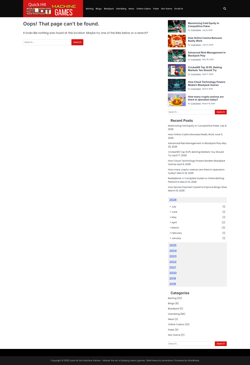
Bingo (99, 8)
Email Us (178, 8)
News (131, 8)
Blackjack (109, 8)
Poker (156, 8)
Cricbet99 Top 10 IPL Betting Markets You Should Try (205, 69)
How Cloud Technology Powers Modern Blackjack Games (206, 83)
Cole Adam (196, 30)
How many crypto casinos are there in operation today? (206, 98)
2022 (173, 262)
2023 (173, 256)
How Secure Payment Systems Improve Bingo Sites (197, 187)
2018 (172, 284)
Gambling (121, 8)
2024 (173, 250)
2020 (173, 273)
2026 (173, 199)
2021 (172, 267)
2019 (172, 278)
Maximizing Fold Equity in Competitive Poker (203, 25)
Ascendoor (167, 360)
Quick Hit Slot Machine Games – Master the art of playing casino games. (107, 360)
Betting (89, 8)
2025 (173, 245)
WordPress (193, 360)
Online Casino (143, 8)
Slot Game (166, 8)
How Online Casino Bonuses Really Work (205, 39)
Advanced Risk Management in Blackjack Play (207, 54)
